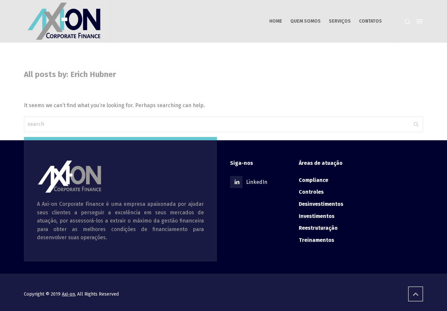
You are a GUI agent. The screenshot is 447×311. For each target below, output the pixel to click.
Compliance (313, 180)
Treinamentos (316, 240)
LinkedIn (256, 182)
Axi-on (68, 294)
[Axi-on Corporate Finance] (64, 21)
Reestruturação (318, 228)
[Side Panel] (418, 21)
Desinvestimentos (321, 204)
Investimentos (316, 216)
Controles (311, 192)
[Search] (407, 21)
